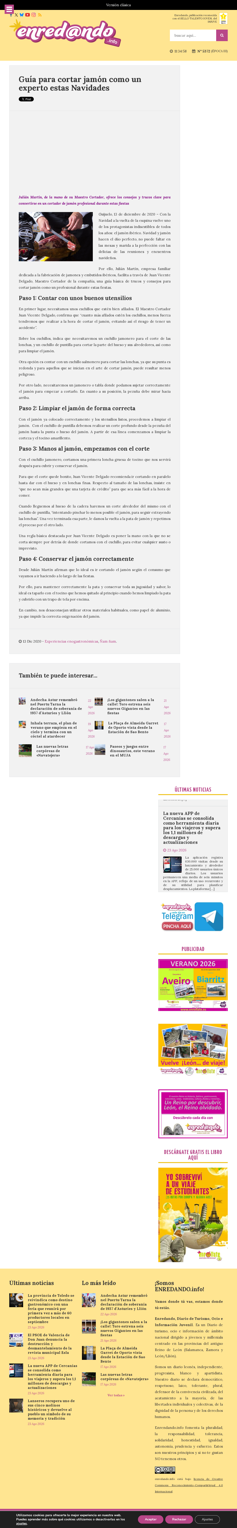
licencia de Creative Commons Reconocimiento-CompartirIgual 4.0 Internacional (189, 1485)
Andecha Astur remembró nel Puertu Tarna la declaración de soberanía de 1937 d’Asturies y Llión (56, 706)
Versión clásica (118, 5)
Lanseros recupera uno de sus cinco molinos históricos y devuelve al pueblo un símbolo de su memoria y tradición (192, 876)
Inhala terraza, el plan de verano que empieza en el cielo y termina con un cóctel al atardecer (54, 729)
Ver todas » (116, 1395)
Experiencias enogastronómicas (71, 641)
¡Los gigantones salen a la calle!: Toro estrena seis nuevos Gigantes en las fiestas (130, 706)
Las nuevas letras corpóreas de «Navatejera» (52, 750)
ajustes (21, 1524)
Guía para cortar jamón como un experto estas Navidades (80, 83)
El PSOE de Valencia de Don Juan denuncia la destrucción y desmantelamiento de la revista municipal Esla (50, 1344)
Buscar (222, 35)
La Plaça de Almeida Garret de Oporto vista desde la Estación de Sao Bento (133, 727)
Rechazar (179, 1519)
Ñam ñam (108, 641)
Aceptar (150, 1519)
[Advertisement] (95, 152)
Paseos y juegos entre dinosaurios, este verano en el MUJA (132, 750)
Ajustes (207, 1519)
